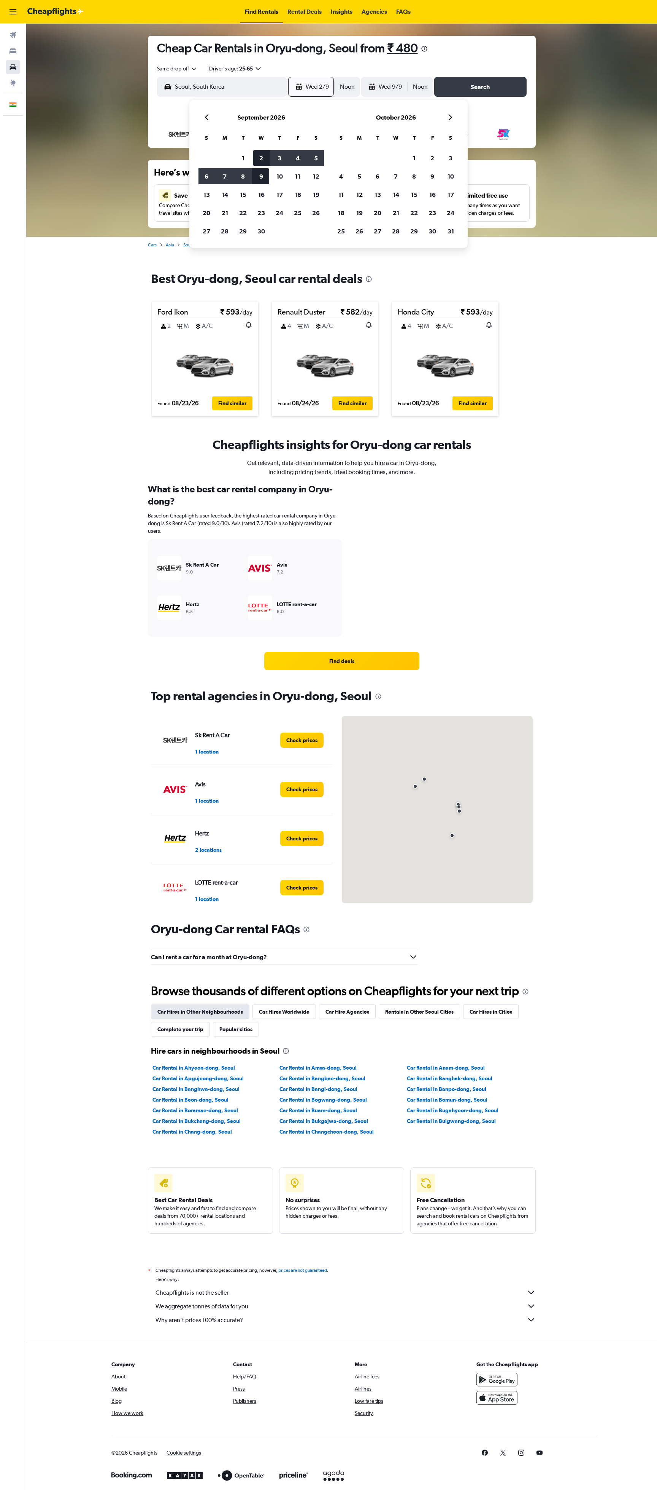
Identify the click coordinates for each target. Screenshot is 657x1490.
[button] (13, 11)
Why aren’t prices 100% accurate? (199, 1320)
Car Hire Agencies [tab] (347, 1012)
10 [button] (279, 176)
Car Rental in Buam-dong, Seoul (318, 1110)
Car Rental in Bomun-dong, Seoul (447, 1100)
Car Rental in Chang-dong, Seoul (192, 1132)
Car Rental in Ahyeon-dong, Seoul (193, 1068)
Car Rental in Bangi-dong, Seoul (318, 1089)
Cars (152, 245)
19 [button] (316, 194)
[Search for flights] (13, 35)
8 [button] (243, 176)
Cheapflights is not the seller (192, 1292)
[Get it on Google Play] (496, 1379)
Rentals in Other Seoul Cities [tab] (419, 1012)
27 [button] (206, 231)
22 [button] (243, 212)
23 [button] (261, 212)
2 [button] (261, 158)
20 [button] (206, 212)
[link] (341, 661)
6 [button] (206, 176)
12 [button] (316, 176)
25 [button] (298, 212)
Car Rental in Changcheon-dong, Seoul (326, 1132)
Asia (170, 245)
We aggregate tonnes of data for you (202, 1306)
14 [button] (225, 194)
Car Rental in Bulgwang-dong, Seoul (451, 1121)
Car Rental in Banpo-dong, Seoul (446, 1089)
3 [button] (279, 158)
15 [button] (243, 194)
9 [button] (261, 176)
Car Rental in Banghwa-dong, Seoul (196, 1089)
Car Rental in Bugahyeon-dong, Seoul (452, 1110)
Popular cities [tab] (235, 1029)
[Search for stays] (13, 51)
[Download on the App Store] (496, 1398)
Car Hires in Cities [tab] (491, 1012)
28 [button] (225, 231)
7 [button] (225, 176)
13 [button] (206, 194)
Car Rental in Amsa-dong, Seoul (318, 1068)
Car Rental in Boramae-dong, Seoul (195, 1110)
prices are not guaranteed (302, 1270)
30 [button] (261, 231)
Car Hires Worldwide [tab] (284, 1012)
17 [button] (279, 194)
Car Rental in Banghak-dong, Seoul (449, 1078)
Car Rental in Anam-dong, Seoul (446, 1068)
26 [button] (316, 212)
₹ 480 (402, 48)
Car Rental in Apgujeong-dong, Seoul (198, 1078)
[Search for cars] (13, 67)
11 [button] (297, 176)
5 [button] (316, 158)
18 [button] (298, 194)
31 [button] (451, 231)
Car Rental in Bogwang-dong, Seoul (323, 1100)
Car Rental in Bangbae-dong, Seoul (322, 1078)
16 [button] (261, 194)
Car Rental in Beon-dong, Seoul (190, 1100)
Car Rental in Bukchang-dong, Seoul (196, 1121)
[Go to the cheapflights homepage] (55, 12)
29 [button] (243, 231)
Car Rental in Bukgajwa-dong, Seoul (323, 1121)
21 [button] (225, 212)
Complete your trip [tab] (180, 1029)
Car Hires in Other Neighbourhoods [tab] (200, 1012)
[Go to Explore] (13, 83)
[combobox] (177, 68)
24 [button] (279, 212)
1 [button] (243, 158)
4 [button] (298, 158)
